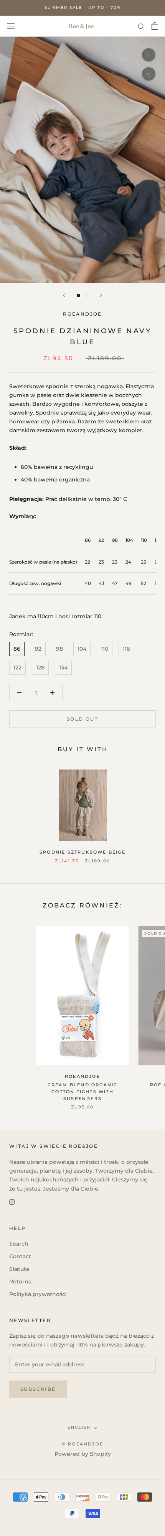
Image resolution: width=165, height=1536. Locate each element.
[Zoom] (148, 55)
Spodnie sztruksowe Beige (82, 852)
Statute (19, 1268)
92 (38, 648)
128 (40, 667)
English (79, 1427)
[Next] (101, 295)
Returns (20, 1281)
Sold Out (82, 719)
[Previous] (64, 295)
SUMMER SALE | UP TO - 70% (83, 7)
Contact (20, 1256)
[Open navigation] (11, 26)
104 (82, 648)
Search (18, 1243)
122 (17, 667)
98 (59, 648)
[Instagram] (12, 1201)
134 (63, 667)
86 (16, 648)
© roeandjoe (82, 1444)
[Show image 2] (86, 295)
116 (126, 648)
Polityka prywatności (38, 1294)
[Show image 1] (78, 295)
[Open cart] (155, 26)
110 (104, 648)
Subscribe (38, 1389)
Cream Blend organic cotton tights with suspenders (83, 1091)
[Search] (141, 26)
